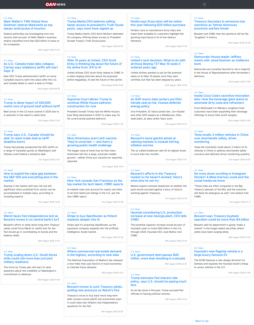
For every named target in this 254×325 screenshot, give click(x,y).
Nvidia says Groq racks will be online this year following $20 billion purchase (158, 23)
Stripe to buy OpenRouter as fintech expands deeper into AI (92, 217)
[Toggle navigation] (204, 4)
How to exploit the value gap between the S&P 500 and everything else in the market (31, 177)
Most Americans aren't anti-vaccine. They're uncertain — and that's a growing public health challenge (92, 141)
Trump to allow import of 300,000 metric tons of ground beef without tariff (32, 104)
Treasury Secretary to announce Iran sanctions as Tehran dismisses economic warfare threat (219, 25)
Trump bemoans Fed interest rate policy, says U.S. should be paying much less (159, 281)
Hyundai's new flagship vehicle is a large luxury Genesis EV (218, 253)
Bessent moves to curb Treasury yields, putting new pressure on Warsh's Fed (95, 288)
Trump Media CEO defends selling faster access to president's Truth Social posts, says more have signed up (95, 25)
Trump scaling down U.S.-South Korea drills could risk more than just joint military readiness (30, 258)
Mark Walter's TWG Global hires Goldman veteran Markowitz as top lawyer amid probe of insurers (28, 25)
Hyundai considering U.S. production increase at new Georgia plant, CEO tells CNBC (159, 216)
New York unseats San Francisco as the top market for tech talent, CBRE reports (95, 182)
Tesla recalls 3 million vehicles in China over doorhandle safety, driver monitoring (221, 138)
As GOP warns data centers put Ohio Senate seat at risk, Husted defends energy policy (156, 102)
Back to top (202, 320)
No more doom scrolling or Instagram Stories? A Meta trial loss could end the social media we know (221, 177)
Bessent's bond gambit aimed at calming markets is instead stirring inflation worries (155, 141)
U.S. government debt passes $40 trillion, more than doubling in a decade (158, 256)
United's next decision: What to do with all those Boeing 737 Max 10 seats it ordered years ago (158, 64)
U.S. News (8, 18)
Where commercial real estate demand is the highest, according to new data (94, 253)
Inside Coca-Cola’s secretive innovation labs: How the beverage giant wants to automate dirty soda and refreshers (221, 99)
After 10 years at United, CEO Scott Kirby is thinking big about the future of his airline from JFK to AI (94, 64)
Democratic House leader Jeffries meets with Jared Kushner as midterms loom (221, 60)
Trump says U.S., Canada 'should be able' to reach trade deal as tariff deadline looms (29, 138)
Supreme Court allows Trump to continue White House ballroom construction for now (89, 102)
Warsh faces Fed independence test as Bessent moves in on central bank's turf (31, 217)
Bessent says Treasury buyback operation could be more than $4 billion (221, 217)
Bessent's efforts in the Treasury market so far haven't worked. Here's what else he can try (156, 177)
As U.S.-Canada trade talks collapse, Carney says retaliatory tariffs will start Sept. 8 (31, 67)
